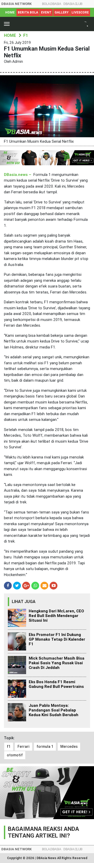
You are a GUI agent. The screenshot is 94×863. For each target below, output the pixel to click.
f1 (8, 746)
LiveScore (80, 12)
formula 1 (45, 746)
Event (46, 12)
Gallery (62, 12)
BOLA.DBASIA (51, 4)
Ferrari (23, 746)
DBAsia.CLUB (73, 4)
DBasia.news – (18, 174)
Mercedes (69, 746)
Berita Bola (28, 12)
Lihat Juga (24, 601)
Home (10, 12)
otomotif (15, 755)
